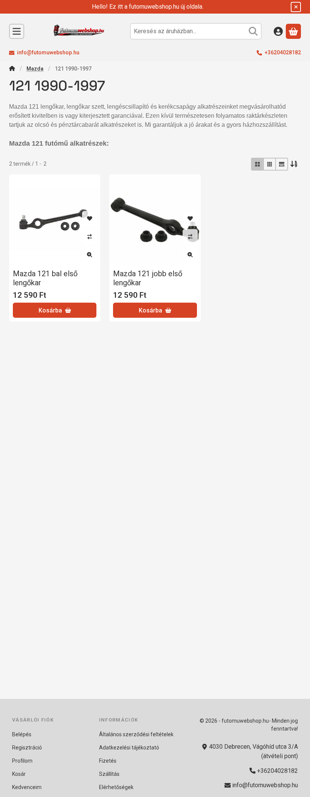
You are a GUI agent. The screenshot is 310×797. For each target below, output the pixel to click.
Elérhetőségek (116, 787)
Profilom (22, 761)
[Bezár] (296, 7)
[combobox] (196, 31)
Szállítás (109, 774)
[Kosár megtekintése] (293, 31)
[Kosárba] (54, 310)
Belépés (21, 734)
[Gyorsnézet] (89, 254)
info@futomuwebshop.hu (48, 52)
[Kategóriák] (16, 31)
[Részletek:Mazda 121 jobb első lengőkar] (154, 219)
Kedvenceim (27, 787)
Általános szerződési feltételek (136, 734)
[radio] (257, 164)
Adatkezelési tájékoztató (129, 748)
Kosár (19, 774)
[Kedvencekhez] (89, 218)
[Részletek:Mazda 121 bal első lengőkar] (54, 219)
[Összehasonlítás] (89, 236)
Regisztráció (27, 748)
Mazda (34, 69)
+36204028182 (283, 52)
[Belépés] (278, 31)
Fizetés (107, 761)
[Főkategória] (12, 69)
